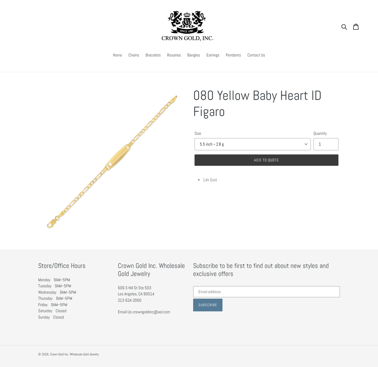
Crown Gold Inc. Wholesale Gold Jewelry (74, 354)
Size (198, 133)
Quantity (320, 133)
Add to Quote (266, 159)
